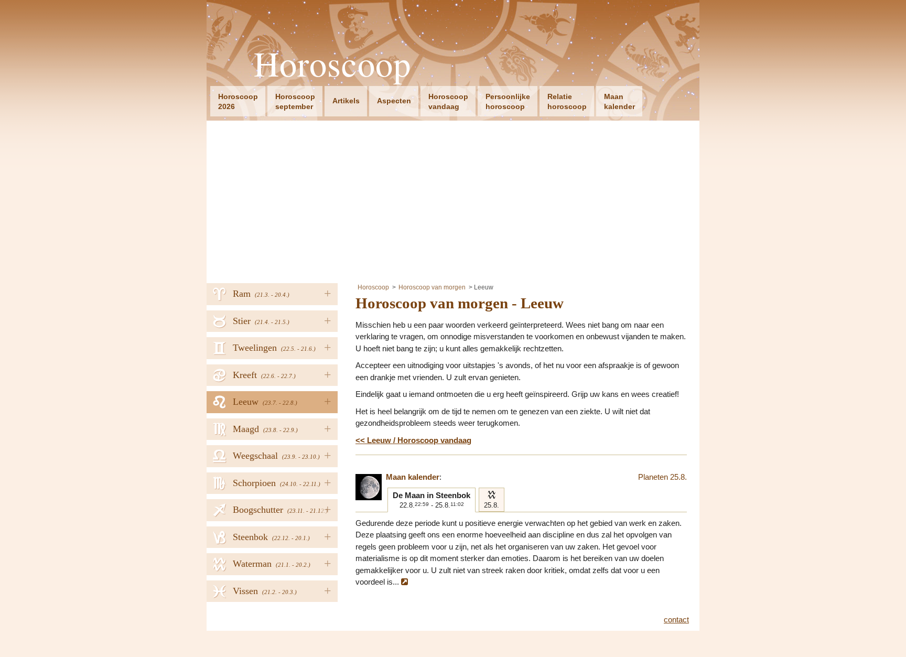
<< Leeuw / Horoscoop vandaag (413, 440)
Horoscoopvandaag (448, 101)
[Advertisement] (453, 199)
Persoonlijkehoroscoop (508, 101)
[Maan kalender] (368, 487)
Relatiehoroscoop (567, 101)
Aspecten (394, 100)
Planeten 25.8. (662, 476)
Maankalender (619, 101)
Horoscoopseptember (295, 101)
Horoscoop (332, 63)
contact (676, 619)
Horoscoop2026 (238, 101)
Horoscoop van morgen (432, 287)
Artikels (346, 100)
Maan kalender (412, 476)
